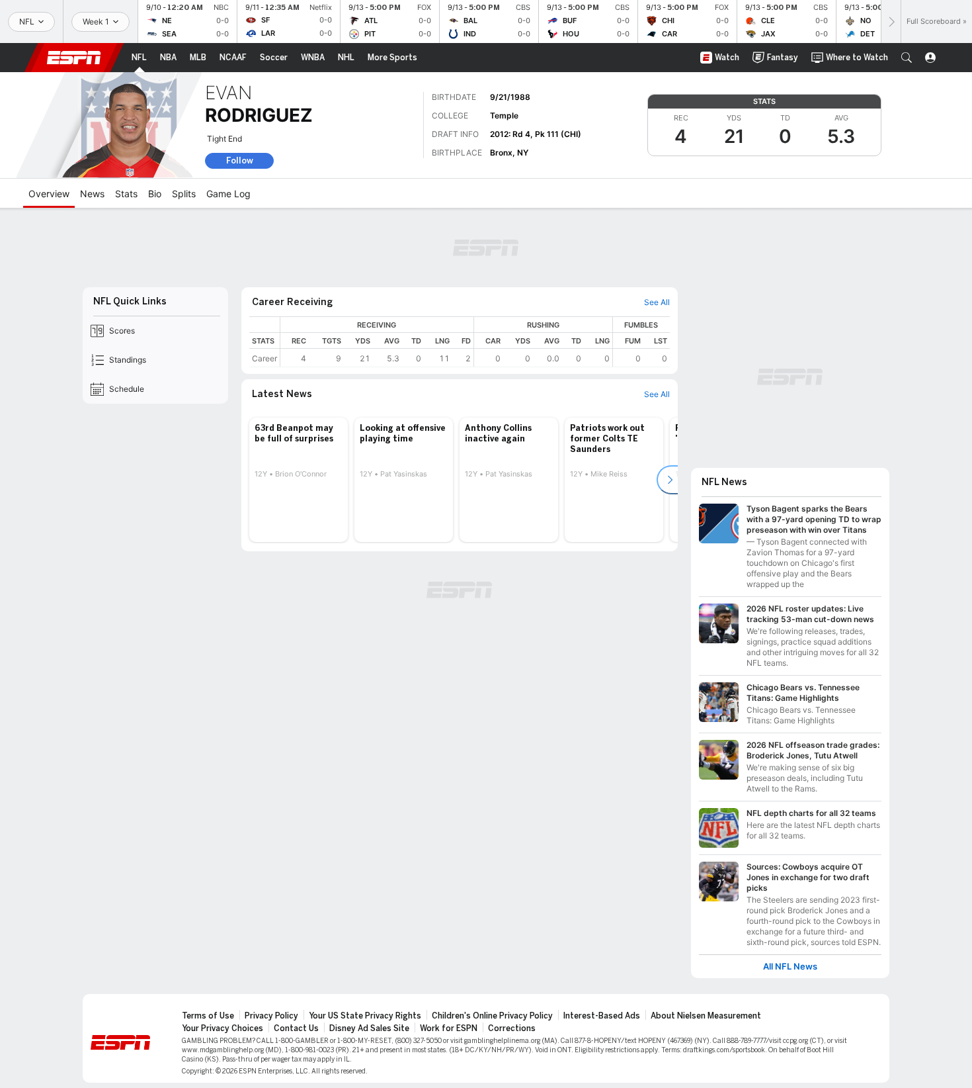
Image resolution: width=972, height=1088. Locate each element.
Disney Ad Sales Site (369, 1028)
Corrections (512, 1028)
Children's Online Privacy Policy (492, 1015)
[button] (906, 57)
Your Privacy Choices (222, 1028)
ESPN (74, 57)
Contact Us (296, 1028)
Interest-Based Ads (601, 1015)
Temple (504, 115)
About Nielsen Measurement (706, 1015)
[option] (298, 480)
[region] (475, 341)
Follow (239, 160)
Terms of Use (208, 1015)
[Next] (891, 21)
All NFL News (790, 967)
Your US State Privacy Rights (365, 1015)
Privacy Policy (271, 1015)
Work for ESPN (448, 1028)
